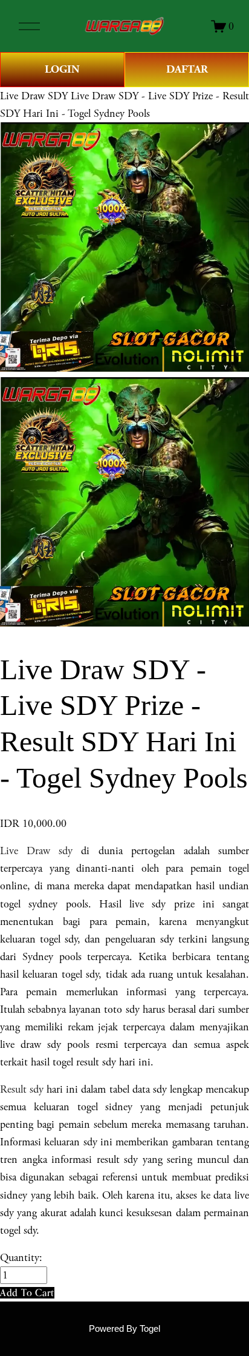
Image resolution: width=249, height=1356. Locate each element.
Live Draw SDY (34, 96)
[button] (27, 1292)
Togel (150, 1329)
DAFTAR (187, 69)
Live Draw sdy (36, 851)
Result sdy (22, 1089)
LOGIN (62, 69)
